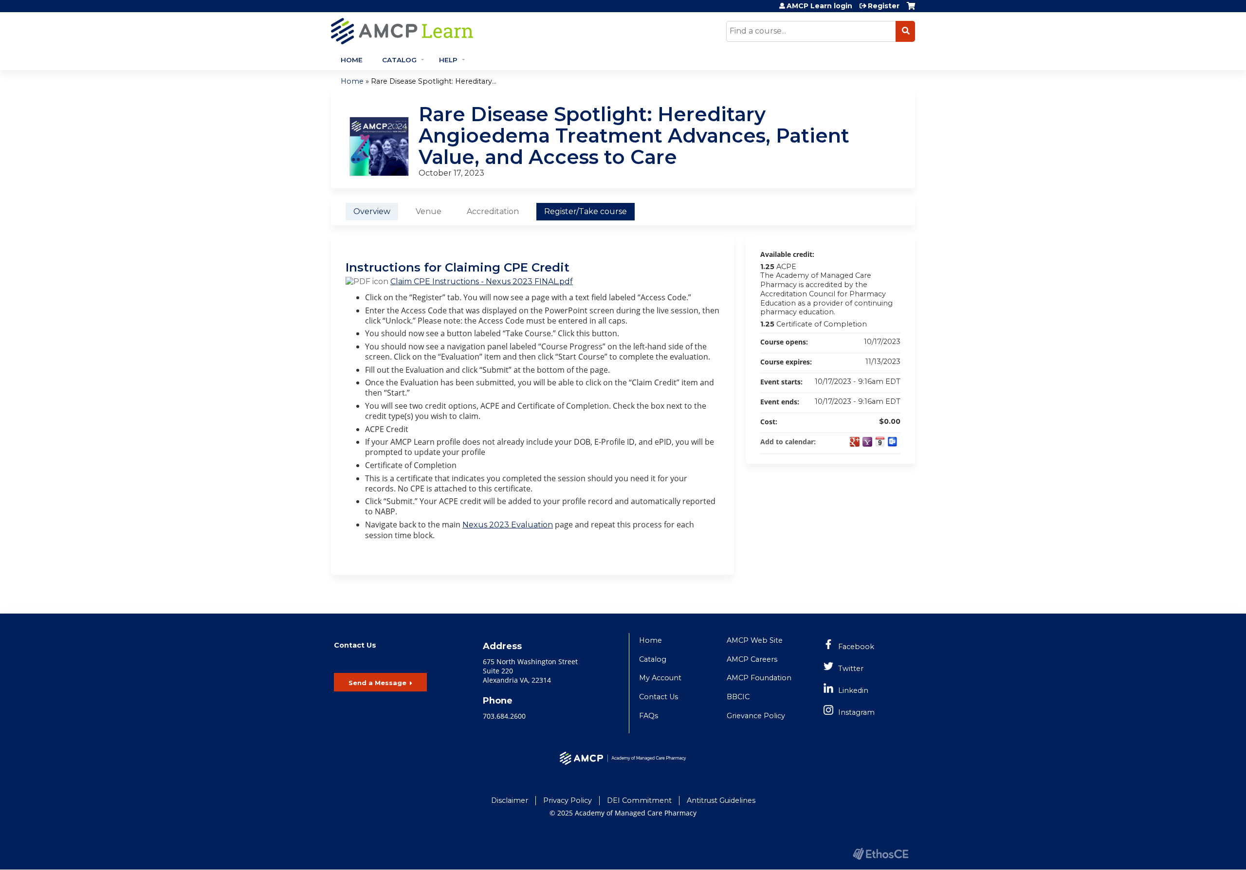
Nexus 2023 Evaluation (507, 524)
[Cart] (911, 9)
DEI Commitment (639, 800)
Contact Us (658, 696)
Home (352, 60)
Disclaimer (509, 800)
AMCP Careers (752, 659)
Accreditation (493, 211)
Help (448, 60)
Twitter (850, 668)
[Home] (489, 31)
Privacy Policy (567, 800)
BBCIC (738, 696)
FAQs (648, 715)
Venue (428, 211)
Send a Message (377, 683)
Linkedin (853, 690)
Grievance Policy (756, 715)
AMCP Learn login (819, 5)
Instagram (856, 712)
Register (883, 5)
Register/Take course (585, 211)
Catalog (399, 60)
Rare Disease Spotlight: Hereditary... (433, 81)
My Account (660, 677)
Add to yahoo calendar (867, 442)
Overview (371, 211)
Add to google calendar (855, 442)
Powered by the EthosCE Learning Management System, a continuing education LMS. (880, 854)
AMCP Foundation (759, 677)
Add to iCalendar (880, 441)
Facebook (856, 646)
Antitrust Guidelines (721, 800)
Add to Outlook (893, 442)
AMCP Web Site (755, 640)
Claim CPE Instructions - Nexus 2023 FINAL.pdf (481, 281)
